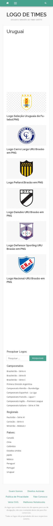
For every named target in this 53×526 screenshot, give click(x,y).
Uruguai (10, 472)
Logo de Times (26, 14)
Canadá (10, 437)
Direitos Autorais (35, 491)
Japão (9, 455)
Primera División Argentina (19, 384)
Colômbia (11, 446)
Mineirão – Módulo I (16, 426)
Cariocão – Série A (15, 421)
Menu (14, 3)
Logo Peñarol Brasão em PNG (25, 182)
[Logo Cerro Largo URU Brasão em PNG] (26, 135)
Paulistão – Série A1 (16, 417)
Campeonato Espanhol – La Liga (22, 392)
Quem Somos (16, 491)
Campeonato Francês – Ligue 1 (21, 397)
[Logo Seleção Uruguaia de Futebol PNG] (26, 102)
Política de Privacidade (17, 496)
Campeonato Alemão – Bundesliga (23, 388)
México (10, 459)
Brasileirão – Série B (16, 375)
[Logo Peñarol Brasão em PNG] (26, 168)
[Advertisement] (26, 62)
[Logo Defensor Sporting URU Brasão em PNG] (26, 231)
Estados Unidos (14, 450)
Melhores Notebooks (34, 502)
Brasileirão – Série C (16, 379)
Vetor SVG (13, 502)
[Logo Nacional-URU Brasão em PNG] (26, 264)
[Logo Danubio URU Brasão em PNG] (26, 198)
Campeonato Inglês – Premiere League (25, 401)
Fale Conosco (40, 496)
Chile (9, 442)
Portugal (11, 467)
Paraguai (11, 463)
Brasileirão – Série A (16, 371)
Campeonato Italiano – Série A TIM (23, 405)
